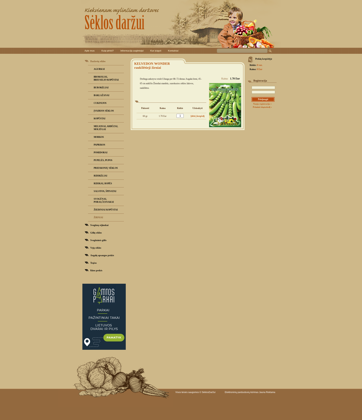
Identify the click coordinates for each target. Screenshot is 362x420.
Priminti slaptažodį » (262, 107)
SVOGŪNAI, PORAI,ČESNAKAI (104, 200)
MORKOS (99, 137)
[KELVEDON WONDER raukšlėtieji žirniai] (225, 126)
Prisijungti (263, 99)
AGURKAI (99, 69)
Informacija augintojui (131, 50)
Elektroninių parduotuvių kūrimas (241, 392)
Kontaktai (173, 50)
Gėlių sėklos (96, 232)
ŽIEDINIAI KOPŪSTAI (106, 209)
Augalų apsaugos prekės (102, 255)
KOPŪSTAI (99, 118)
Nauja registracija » (262, 104)
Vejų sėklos (95, 248)
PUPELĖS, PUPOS (103, 160)
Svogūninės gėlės (98, 240)
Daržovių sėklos (98, 61)
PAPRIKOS (99, 144)
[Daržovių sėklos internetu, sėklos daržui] (181, 24)
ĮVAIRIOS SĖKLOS (104, 110)
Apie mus (89, 50)
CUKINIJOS (100, 103)
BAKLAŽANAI (101, 95)
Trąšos (93, 263)
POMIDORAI (100, 152)
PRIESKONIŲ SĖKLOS (106, 168)
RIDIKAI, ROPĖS (103, 183)
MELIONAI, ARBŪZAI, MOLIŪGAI (106, 128)
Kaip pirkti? (107, 50)
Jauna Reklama (267, 392)
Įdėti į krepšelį (197, 116)
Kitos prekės (96, 270)
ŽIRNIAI (98, 217)
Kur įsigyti (155, 50)
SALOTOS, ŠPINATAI (105, 191)
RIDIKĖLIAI (100, 175)
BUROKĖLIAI (101, 87)
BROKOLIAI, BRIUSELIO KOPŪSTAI (106, 78)
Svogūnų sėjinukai (99, 225)
